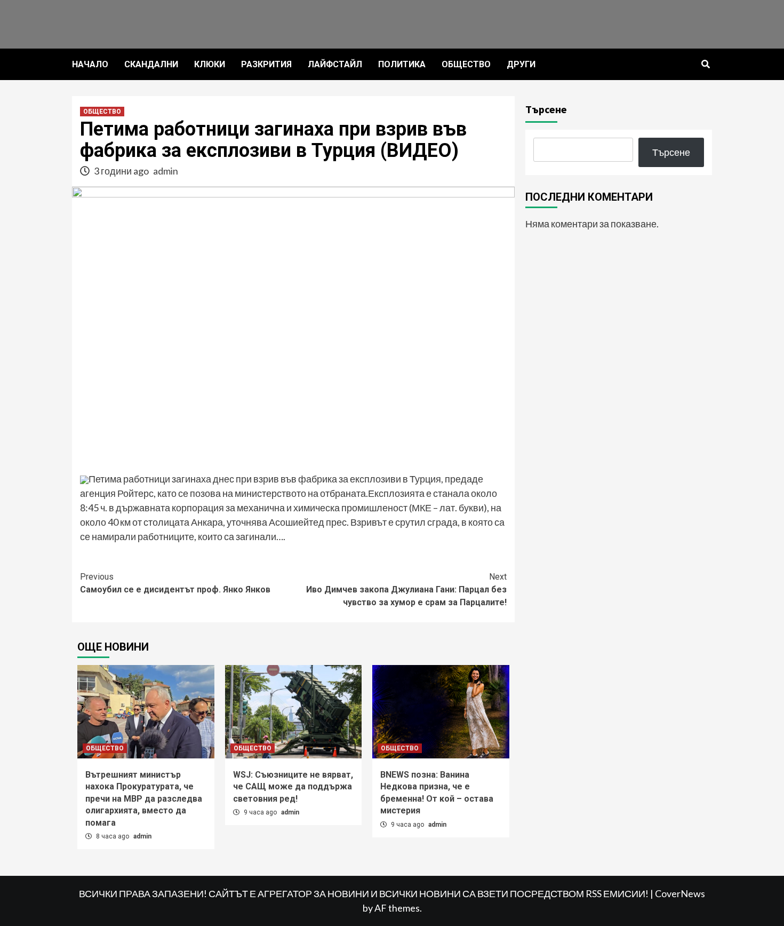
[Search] (705, 64)
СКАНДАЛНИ (151, 64)
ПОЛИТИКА (402, 64)
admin (165, 171)
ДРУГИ (521, 64)
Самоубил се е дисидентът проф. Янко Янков (175, 583)
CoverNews (680, 893)
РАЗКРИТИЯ (266, 64)
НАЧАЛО (90, 64)
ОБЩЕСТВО (466, 64)
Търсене (546, 109)
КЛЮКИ (209, 64)
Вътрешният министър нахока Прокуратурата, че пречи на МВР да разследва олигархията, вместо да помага (143, 799)
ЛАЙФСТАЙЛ (335, 64)
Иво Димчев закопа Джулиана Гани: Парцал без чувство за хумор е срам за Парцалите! (406, 589)
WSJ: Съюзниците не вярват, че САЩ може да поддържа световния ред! (293, 787)
